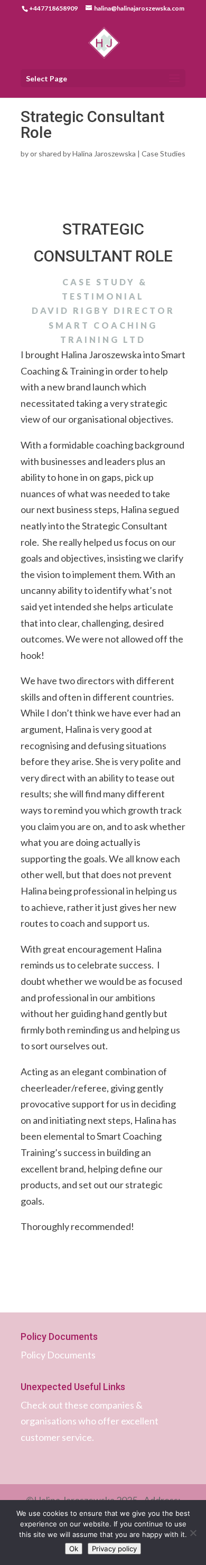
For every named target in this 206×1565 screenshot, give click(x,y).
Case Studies (163, 153)
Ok (73, 1548)
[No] (193, 1532)
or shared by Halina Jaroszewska (83, 153)
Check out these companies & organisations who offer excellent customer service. (89, 1421)
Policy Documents (58, 1355)
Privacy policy (114, 1548)
